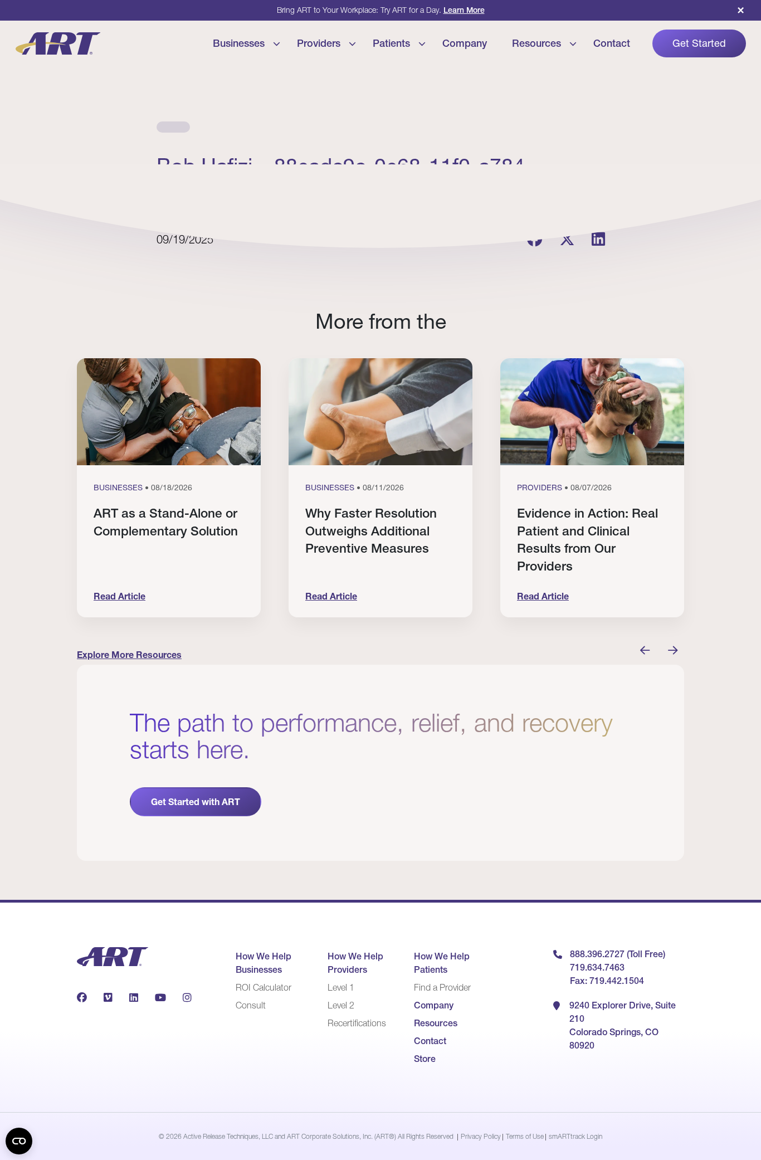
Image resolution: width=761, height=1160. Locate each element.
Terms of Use (525, 1136)
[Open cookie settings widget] (19, 1141)
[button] (645, 651)
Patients (391, 43)
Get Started (699, 43)
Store (425, 1058)
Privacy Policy (481, 1136)
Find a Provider (442, 987)
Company (464, 43)
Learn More (464, 10)
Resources (536, 43)
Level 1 (341, 987)
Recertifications (357, 1023)
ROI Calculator (263, 987)
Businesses (239, 43)
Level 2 (341, 1005)
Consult (251, 1005)
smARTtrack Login (575, 1136)
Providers (318, 43)
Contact (611, 43)
